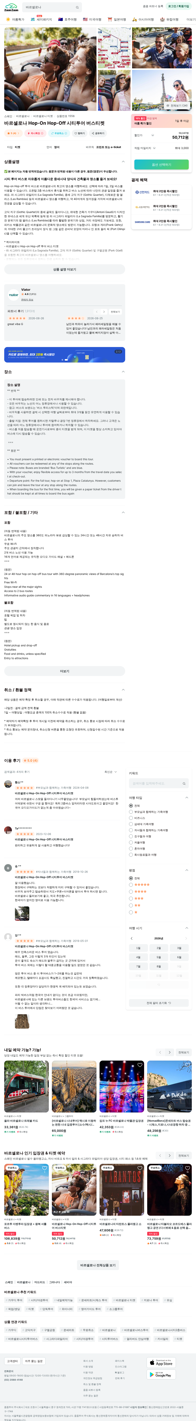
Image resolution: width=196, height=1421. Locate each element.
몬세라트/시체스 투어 (94, 1300)
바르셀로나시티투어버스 (23, 1338)
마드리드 (39, 1282)
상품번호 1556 (66, 116)
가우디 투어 (15, 1300)
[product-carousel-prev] (96, 312)
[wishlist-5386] (139, 1168)
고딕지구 (30, 1330)
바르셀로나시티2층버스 (171, 1330)
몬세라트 (69, 1330)
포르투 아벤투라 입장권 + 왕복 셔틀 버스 (25, 1225)
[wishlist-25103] (187, 1064)
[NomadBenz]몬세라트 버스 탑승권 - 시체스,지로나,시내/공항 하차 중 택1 (169, 1122)
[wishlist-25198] (92, 1064)
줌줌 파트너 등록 (153, 6)
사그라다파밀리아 (57, 1338)
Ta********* (23, 828)
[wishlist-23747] (139, 1064)
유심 (169, 1300)
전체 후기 (120, 1378)
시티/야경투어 (39, 1300)
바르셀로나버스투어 (136, 1330)
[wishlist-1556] (92, 1168)
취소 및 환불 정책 (92, 1384)
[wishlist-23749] (44, 1064)
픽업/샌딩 (14, 1308)
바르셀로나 (22, 116)
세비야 (68, 1282)
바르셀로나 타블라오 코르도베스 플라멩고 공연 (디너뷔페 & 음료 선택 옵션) (169, 1225)
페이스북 (119, 1360)
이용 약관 (88, 1372)
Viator (25, 289)
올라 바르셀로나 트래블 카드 (21, 1120)
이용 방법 (88, 1366)
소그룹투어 (116, 1308)
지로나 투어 (151, 1300)
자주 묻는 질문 (90, 1395)
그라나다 (54, 1282)
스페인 (8, 116)
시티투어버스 (110, 1338)
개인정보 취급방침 (92, 1378)
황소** (19, 782)
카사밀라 (163, 1338)
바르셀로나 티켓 (43, 116)
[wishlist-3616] (44, 1168)
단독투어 (47, 1308)
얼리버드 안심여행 (138, 1338)
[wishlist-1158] (187, 1168)
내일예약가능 (65, 1300)
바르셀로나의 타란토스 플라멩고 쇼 (120, 1223)
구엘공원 (49, 1330)
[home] (11, 7)
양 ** (18, 935)
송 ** (18, 866)
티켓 (31, 1308)
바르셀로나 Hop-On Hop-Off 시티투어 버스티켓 (44, 793)
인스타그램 (121, 1366)
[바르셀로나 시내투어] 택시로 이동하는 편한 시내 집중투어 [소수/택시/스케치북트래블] (74, 1122)
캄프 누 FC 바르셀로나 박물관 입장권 (122, 1120)
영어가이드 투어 (91, 1308)
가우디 (12, 1330)
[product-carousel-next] (103, 312)
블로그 (119, 1372)
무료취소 (88, 1330)
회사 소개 (88, 1360)
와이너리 (67, 1308)
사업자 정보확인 (138, 1407)
